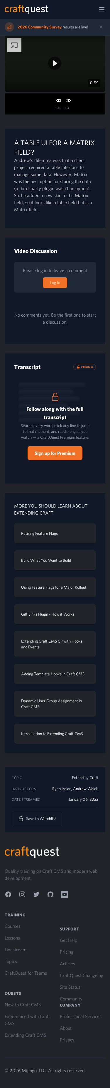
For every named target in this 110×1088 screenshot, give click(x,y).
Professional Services (80, 1016)
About (66, 1028)
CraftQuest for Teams (26, 973)
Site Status (70, 987)
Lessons (12, 937)
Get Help (68, 940)
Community (71, 998)
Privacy (67, 1039)
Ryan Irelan (61, 788)
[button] (54, 63)
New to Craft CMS (23, 1004)
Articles (67, 963)
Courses (13, 926)
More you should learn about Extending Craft (50, 509)
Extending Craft (85, 777)
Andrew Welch (85, 788)
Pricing (66, 951)
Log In (55, 282)
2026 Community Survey (40, 27)
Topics (11, 961)
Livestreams (16, 949)
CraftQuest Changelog (81, 975)
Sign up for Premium (55, 453)
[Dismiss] (101, 27)
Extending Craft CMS (25, 1035)
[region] (55, 63)
